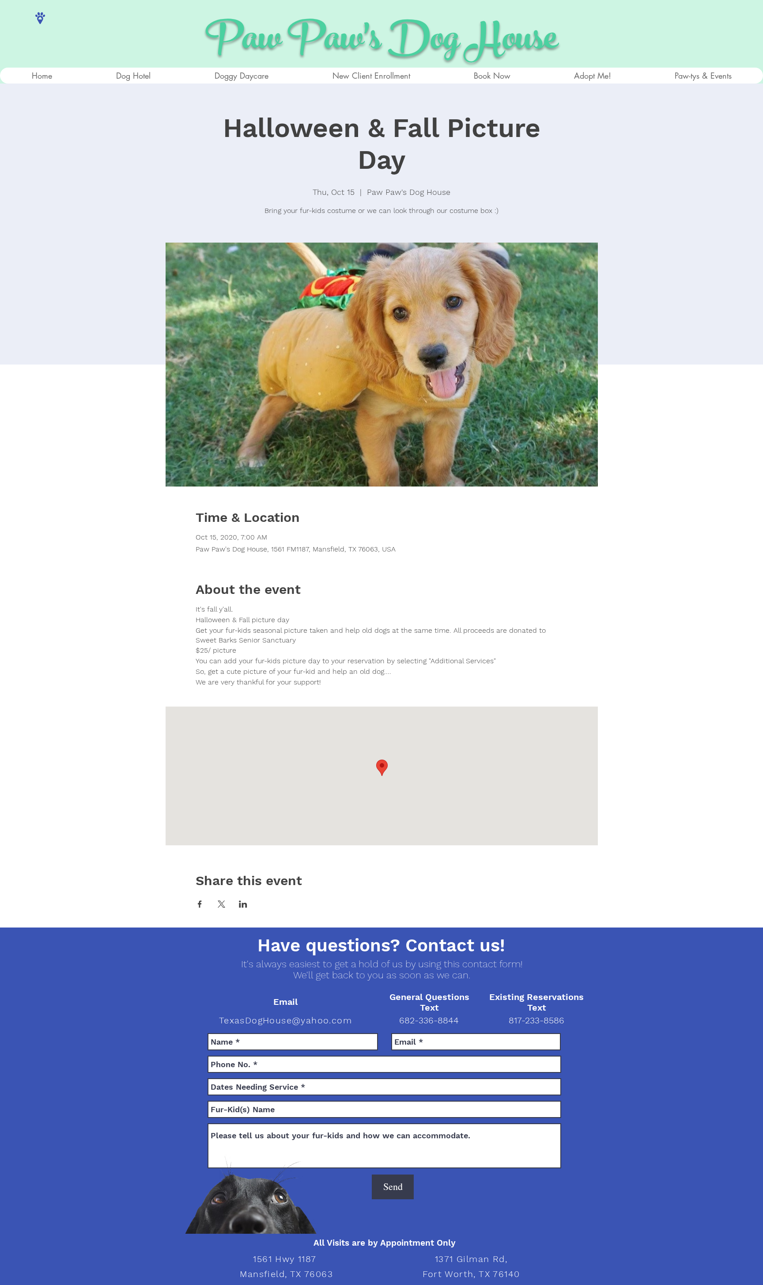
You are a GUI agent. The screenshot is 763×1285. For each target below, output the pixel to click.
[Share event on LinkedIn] (243, 904)
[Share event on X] (221, 904)
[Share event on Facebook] (200, 904)
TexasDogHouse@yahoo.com (285, 1020)
